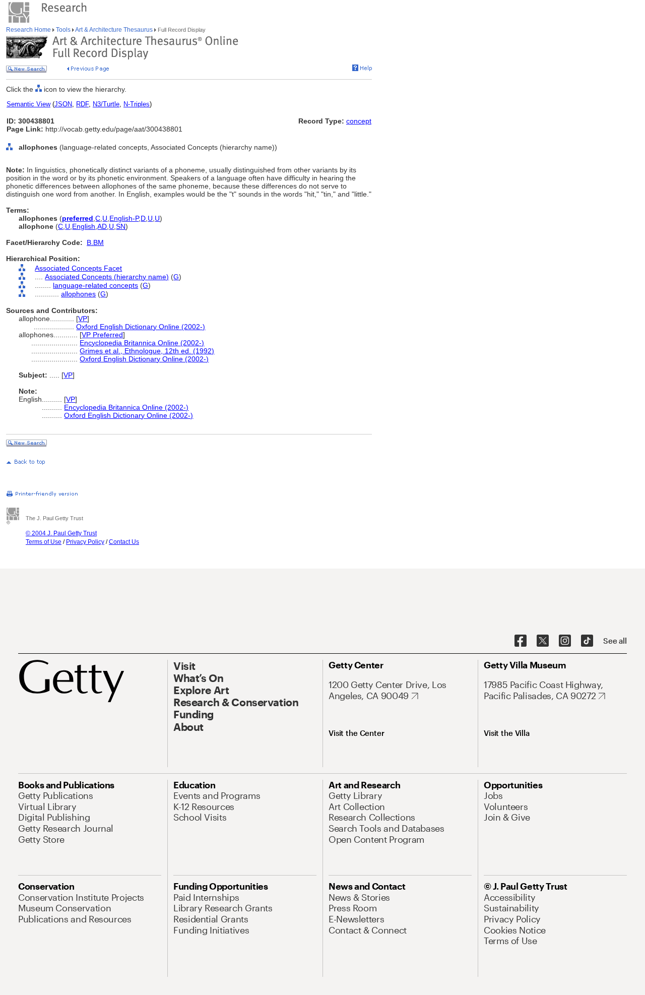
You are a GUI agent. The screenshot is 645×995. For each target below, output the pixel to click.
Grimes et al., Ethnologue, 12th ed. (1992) (147, 351)
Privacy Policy (85, 541)
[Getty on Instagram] (565, 641)
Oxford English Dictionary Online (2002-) (140, 327)
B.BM (95, 242)
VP (82, 319)
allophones (78, 294)
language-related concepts (95, 285)
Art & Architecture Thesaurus (114, 29)
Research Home (29, 29)
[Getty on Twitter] (543, 641)
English (83, 226)
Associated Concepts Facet (78, 268)
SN (120, 226)
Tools (63, 29)
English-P (124, 218)
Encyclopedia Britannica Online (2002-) (142, 343)
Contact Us (124, 541)
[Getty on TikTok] (587, 641)
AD (102, 226)
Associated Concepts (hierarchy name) (107, 277)
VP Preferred (102, 335)
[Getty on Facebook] (520, 641)
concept (358, 121)
